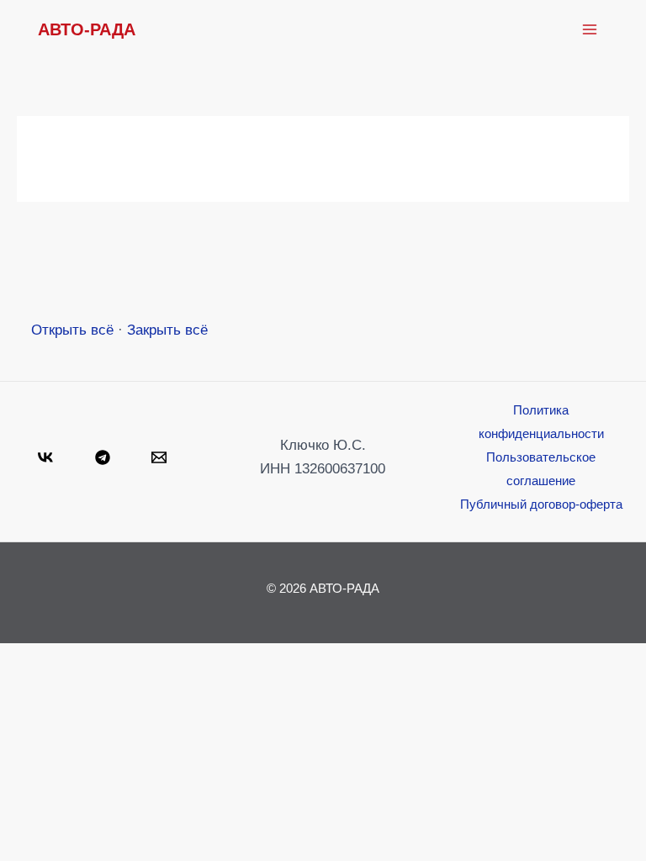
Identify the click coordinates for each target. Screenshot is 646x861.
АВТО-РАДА (86, 29)
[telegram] (105, 457)
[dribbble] (161, 457)
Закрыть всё (167, 330)
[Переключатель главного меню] (589, 29)
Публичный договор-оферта (541, 504)
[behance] (48, 457)
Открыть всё (72, 330)
